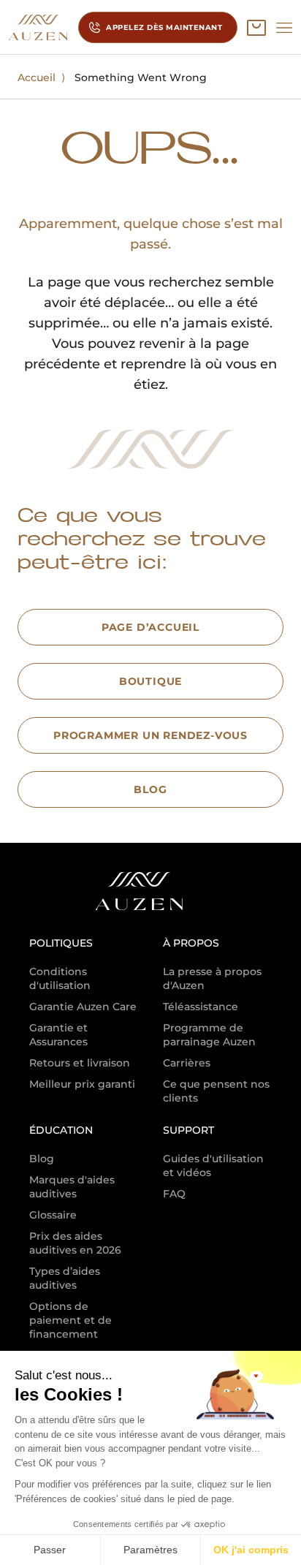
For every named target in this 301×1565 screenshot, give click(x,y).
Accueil (37, 77)
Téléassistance (200, 1006)
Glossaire (53, 1214)
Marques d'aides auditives (72, 1186)
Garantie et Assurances (58, 1034)
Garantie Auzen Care (83, 1006)
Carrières (186, 1062)
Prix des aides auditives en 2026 (75, 1243)
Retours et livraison (79, 1062)
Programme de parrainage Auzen (209, 1034)
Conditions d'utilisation (60, 978)
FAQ (174, 1193)
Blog (41, 1158)
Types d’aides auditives (64, 1278)
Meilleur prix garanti (82, 1084)
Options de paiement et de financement (70, 1320)
